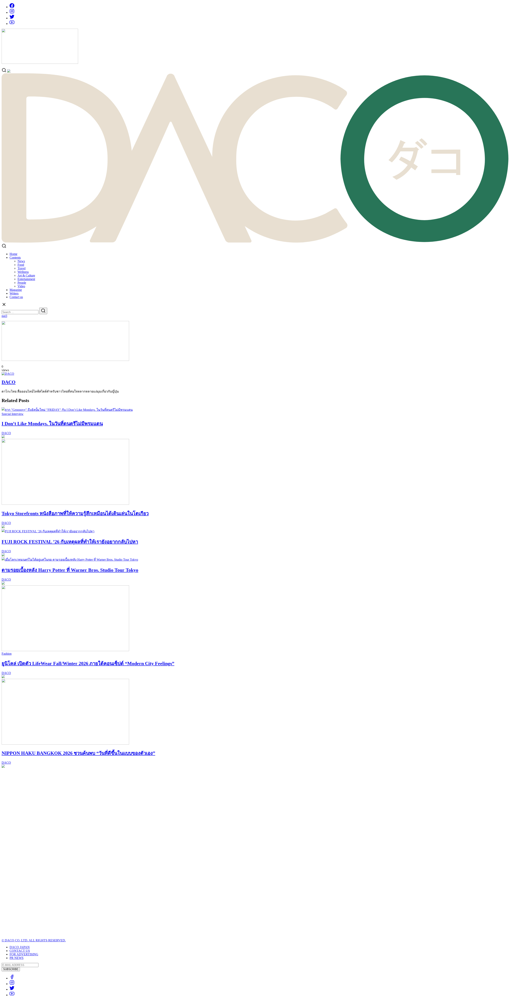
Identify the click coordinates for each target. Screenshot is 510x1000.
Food (21, 264)
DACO (9, 382)
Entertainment (26, 279)
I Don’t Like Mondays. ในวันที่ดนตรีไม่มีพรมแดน (52, 423)
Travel (22, 268)
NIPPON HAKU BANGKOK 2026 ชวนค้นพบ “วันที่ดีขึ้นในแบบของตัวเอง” (78, 753)
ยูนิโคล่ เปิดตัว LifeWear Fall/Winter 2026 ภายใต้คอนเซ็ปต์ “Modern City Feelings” (88, 663)
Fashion (7, 653)
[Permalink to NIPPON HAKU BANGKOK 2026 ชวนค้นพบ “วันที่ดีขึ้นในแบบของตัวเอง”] (65, 743)
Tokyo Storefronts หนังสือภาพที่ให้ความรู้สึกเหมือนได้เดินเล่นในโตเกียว (75, 513)
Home (13, 254)
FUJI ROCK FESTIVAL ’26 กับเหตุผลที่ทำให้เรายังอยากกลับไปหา (70, 541)
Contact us (16, 297)
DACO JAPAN (20, 947)
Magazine (16, 289)
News (21, 261)
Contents (15, 257)
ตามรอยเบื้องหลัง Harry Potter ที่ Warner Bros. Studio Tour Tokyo (70, 570)
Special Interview (13, 414)
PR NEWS (17, 958)
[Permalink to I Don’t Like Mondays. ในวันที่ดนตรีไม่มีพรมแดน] (67, 409)
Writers (14, 293)
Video (21, 286)
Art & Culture (26, 275)
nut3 (4, 316)
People (22, 282)
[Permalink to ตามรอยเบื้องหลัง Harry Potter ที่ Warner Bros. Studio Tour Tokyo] (70, 559)
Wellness (23, 272)
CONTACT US (20, 950)
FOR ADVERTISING (24, 954)
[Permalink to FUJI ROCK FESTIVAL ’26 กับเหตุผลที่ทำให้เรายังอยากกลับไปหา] (48, 531)
